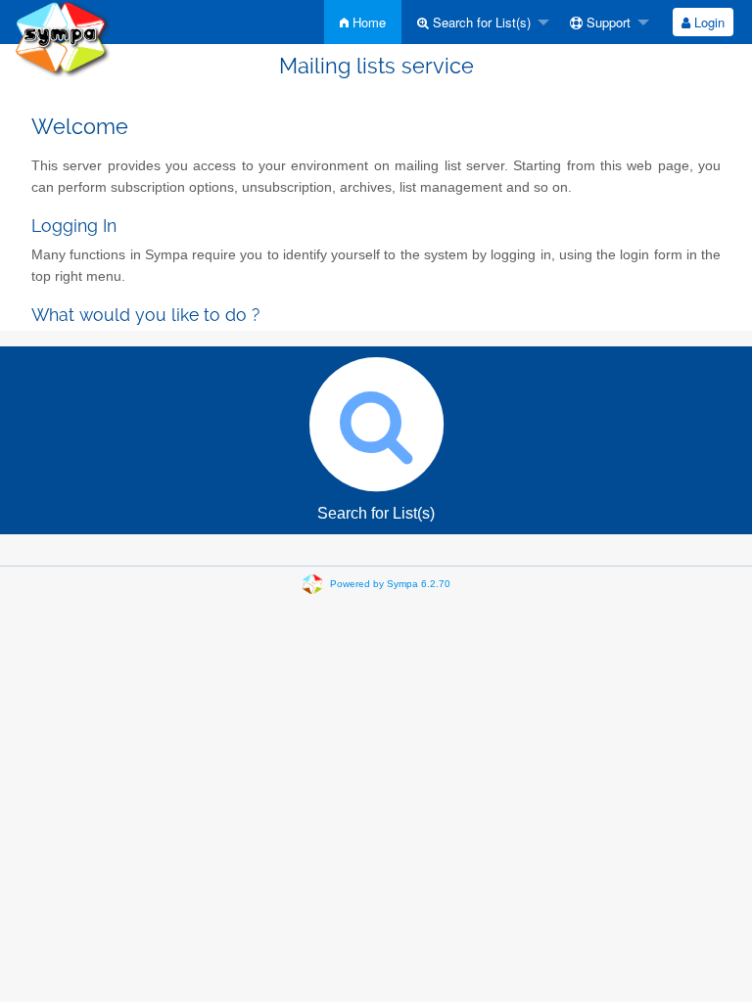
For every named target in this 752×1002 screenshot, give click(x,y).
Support (607, 22)
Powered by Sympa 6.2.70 (390, 583)
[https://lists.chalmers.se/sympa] (63, 37)
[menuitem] (362, 22)
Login (707, 22)
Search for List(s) (480, 22)
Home (367, 22)
